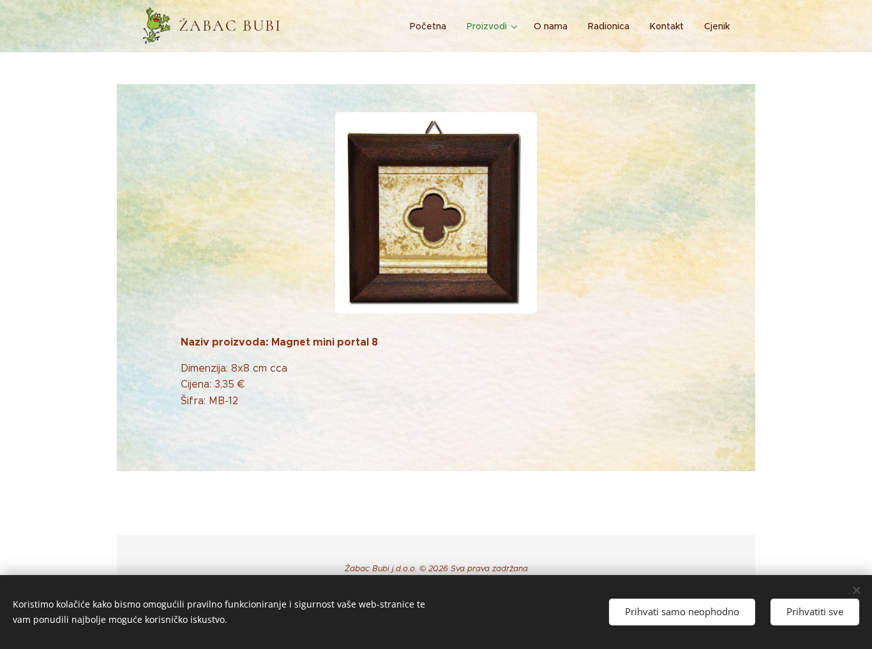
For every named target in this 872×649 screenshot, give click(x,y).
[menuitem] (431, 26)
